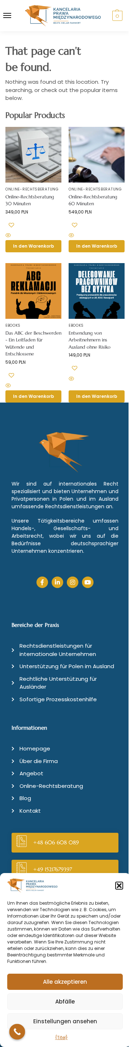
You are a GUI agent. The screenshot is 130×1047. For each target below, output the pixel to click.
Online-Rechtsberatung (32, 189)
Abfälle (65, 1001)
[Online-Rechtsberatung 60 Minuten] (97, 155)
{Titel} (61, 1037)
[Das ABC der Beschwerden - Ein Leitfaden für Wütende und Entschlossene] (33, 291)
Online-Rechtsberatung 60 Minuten (93, 200)
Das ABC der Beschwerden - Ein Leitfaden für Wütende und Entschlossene (33, 343)
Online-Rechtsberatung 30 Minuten (29, 200)
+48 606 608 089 (56, 842)
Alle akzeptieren (65, 982)
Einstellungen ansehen (65, 1021)
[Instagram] (72, 582)
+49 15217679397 (52, 869)
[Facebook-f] (42, 582)
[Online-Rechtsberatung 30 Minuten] (33, 155)
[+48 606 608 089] (21, 843)
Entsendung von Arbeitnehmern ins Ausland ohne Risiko (89, 340)
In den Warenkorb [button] (33, 246)
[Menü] (14, 15)
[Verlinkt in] (57, 582)
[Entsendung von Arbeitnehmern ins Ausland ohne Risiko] (97, 291)
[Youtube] (88, 582)
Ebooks (13, 325)
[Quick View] (33, 236)
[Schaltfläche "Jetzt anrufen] (17, 1032)
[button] (119, 885)
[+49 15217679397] (21, 870)
